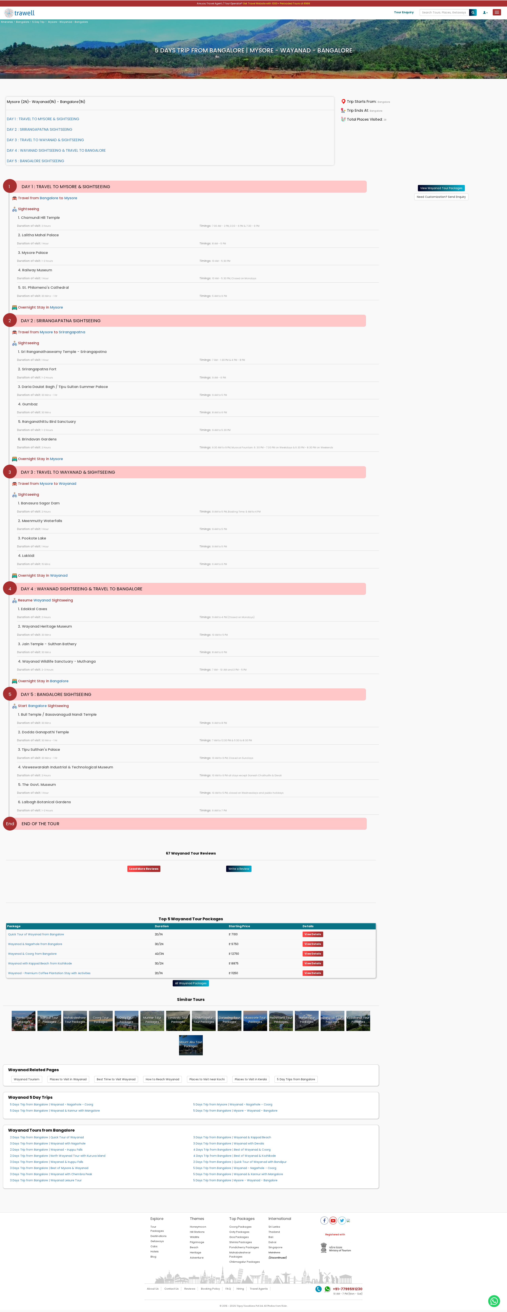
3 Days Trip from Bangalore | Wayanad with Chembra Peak (51, 1174)
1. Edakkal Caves (32, 608)
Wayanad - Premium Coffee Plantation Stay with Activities (49, 973)
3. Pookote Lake (32, 538)
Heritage (195, 1252)
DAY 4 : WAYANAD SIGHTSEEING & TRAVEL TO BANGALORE (56, 150)
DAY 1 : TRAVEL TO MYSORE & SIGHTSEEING (43, 118)
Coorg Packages (240, 1227)
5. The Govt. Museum (37, 784)
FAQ (228, 1289)
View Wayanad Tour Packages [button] (441, 188)
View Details (313, 934)
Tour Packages (157, 1229)
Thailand (274, 1232)
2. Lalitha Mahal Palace (38, 234)
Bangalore (22, 22)
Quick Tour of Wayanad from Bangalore (36, 934)
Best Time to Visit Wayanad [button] (116, 1079)
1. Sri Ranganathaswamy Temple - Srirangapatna (62, 351)
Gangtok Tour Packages (332, 1020)
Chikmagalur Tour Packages (203, 1020)
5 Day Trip (38, 22)
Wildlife (194, 1237)
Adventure (197, 1258)
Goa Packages (239, 1237)
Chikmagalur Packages (244, 1262)
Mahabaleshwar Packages (240, 1255)
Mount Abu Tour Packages (191, 1044)
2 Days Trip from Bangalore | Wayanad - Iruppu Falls (46, 1150)
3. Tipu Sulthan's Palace (39, 749)
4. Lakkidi (26, 555)
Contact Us (171, 1289)
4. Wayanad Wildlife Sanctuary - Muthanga (57, 661)
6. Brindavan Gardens (37, 439)
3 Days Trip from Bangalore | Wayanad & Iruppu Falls (46, 1162)
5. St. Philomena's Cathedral (43, 287)
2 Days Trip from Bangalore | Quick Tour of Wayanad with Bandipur (240, 1162)
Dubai (272, 1242)
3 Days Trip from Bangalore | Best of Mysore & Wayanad (49, 1168)
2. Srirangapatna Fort (37, 369)
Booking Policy (210, 1289)
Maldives (274, 1252)
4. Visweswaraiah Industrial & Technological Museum (65, 767)
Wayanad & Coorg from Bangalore (32, 954)
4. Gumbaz (28, 404)
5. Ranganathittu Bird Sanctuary (47, 421)
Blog (153, 1257)
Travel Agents (259, 1289)
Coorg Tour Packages (101, 1020)
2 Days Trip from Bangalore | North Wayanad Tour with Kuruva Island (58, 1156)
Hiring (240, 1289)
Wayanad (67, 483)
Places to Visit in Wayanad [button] (68, 1079)
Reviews (189, 1289)
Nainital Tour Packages (49, 1020)
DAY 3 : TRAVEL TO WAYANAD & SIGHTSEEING (45, 139)
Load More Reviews (143, 869)
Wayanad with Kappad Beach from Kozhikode (40, 963)
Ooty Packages (239, 1232)
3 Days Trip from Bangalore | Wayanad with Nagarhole (48, 1143)
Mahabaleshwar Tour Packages (75, 1020)
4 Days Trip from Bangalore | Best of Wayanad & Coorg (232, 1150)
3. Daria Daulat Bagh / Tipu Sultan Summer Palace (63, 386)
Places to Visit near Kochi (207, 1079)
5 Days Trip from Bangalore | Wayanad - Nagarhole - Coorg (51, 1104)
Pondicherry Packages (244, 1247)
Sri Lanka (274, 1227)
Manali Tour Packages (307, 1020)
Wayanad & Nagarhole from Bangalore (35, 944)
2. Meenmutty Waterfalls (40, 520)
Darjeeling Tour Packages (229, 1020)
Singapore (275, 1247)
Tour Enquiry (404, 12)
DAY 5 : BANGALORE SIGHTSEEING (35, 160)
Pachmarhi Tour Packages (281, 1020)
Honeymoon (198, 1227)
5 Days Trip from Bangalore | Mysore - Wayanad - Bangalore (235, 1111)
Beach (194, 1247)
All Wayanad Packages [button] (191, 983)
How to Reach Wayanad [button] (162, 1079)
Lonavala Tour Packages (178, 1020)
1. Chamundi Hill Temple (39, 217)
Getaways (157, 1241)
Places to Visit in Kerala (251, 1079)
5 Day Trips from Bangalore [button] (296, 1079)
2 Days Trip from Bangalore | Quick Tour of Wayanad (47, 1137)
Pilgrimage (197, 1242)
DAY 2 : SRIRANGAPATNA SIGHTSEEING (39, 129)
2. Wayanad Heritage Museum (45, 626)
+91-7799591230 (347, 1288)
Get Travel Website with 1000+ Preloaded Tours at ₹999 (276, 3)
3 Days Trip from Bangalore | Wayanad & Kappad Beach (232, 1137)
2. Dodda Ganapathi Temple (43, 732)
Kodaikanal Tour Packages (358, 1020)
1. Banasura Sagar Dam (39, 503)
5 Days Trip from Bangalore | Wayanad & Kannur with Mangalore (55, 1111)
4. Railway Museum (35, 270)
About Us (153, 1289)
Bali (271, 1237)
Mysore (70, 197)
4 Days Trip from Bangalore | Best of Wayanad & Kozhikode (234, 1156)
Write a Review (239, 869)
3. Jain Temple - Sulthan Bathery (47, 643)
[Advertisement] (441, 228)
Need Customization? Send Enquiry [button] (441, 197)
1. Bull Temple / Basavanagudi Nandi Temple (57, 714)
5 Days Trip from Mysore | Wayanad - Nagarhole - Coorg (232, 1104)
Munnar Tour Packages (152, 1020)
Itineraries (7, 22)
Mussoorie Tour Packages (255, 1020)
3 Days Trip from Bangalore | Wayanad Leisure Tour (46, 1180)
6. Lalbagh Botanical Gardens (44, 801)
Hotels (155, 1251)
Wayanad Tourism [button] (27, 1079)
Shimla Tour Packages (23, 1020)
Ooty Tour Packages (126, 1020)
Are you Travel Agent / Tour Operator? (220, 3)
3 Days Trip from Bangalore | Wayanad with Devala (228, 1143)
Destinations (159, 1236)
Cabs (154, 1246)
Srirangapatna (72, 332)
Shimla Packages (240, 1242)
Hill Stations (197, 1232)
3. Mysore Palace (33, 252)
